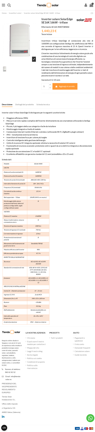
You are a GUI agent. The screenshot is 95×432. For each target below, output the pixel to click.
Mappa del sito (33, 348)
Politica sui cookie (34, 358)
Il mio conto (79, 344)
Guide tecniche (81, 355)
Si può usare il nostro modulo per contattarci (36, 342)
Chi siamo (31, 338)
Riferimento (46, 27)
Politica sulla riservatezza (32, 366)
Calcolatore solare (82, 351)
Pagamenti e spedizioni (80, 339)
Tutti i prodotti (57, 338)
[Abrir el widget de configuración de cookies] (4, 428)
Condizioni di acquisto (36, 362)
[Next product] (92, 13)
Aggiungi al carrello (67, 86)
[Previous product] (91, 13)
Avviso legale (32, 355)
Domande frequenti (82, 348)
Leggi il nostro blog (34, 351)
